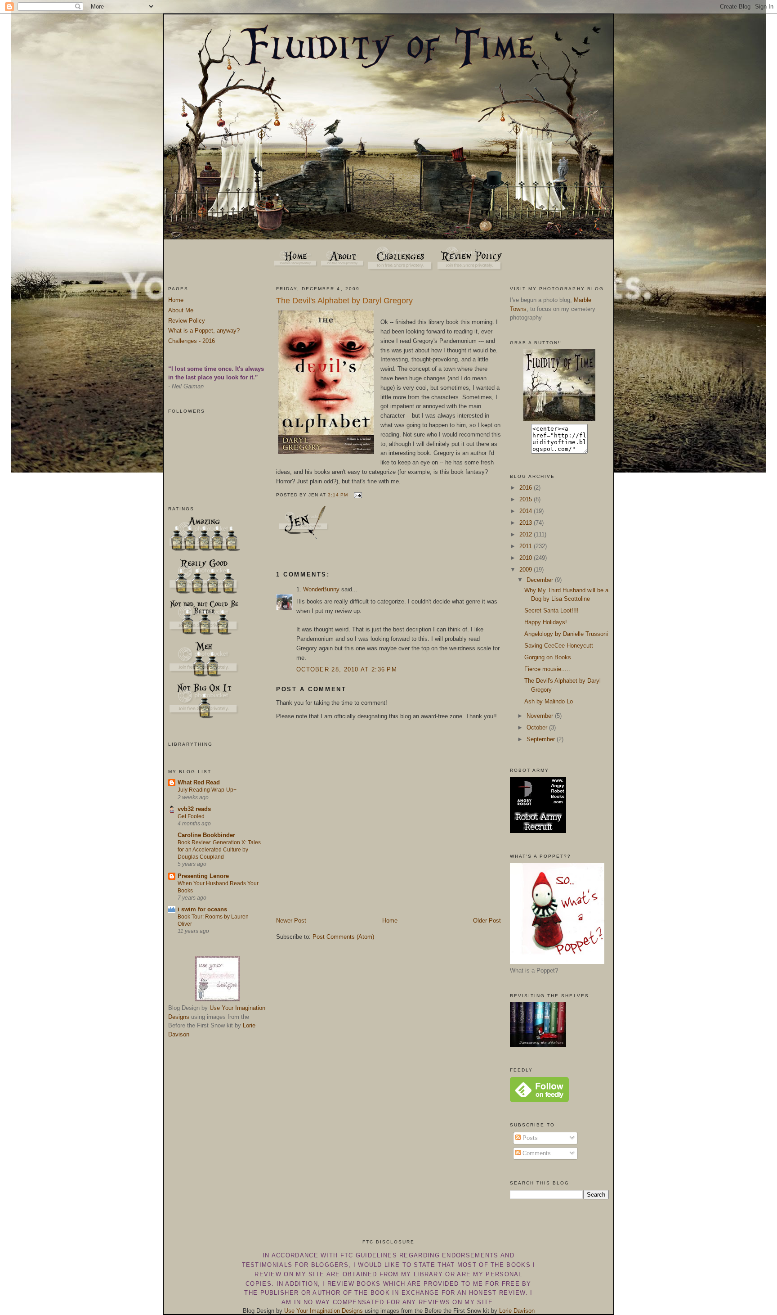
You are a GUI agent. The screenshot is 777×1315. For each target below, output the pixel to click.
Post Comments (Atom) (343, 936)
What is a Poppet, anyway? (204, 330)
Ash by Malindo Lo (548, 701)
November (541, 715)
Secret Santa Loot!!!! (551, 610)
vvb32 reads (194, 809)
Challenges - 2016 (191, 341)
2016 (526, 487)
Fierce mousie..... (547, 669)
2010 (526, 557)
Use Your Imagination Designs (323, 1310)
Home (175, 300)
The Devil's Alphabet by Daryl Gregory (344, 300)
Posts (529, 1138)
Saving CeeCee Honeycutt (558, 645)
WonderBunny (321, 589)
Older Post (487, 920)
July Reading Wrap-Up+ (207, 790)
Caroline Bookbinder (206, 835)
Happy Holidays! (545, 622)
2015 (526, 499)
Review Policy (186, 320)
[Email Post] (357, 494)
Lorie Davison (517, 1310)
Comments (536, 1153)
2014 (526, 511)
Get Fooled (191, 816)
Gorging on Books (547, 657)
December (541, 579)
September (542, 739)
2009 (526, 569)
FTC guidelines (368, 1255)
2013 (526, 522)
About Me (180, 310)
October (538, 727)
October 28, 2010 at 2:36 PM (346, 669)
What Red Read (199, 782)
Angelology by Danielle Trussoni (566, 633)
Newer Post (291, 920)
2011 (526, 546)
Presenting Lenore (203, 876)
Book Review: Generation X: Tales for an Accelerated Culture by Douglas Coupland (219, 849)
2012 (526, 534)
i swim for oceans (202, 909)
